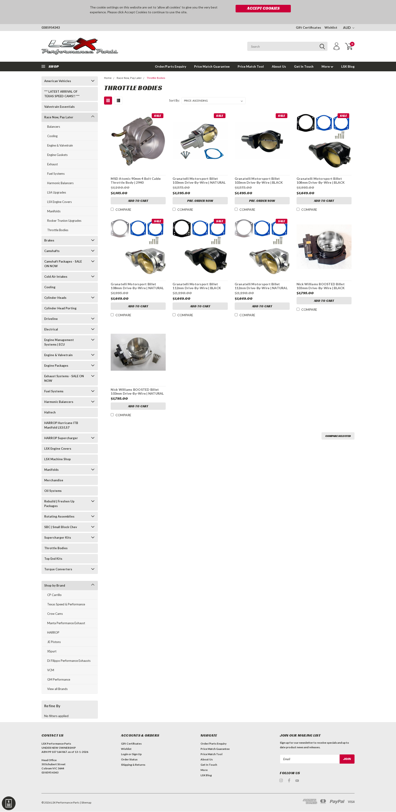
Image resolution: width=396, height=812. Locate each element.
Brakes (49, 240)
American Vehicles (57, 81)
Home (108, 78)
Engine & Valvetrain (60, 145)
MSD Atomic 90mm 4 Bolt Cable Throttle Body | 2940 (136, 181)
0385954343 (50, 27)
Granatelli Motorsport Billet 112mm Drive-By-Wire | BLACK (197, 286)
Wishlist (330, 27)
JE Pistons (54, 642)
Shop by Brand (54, 585)
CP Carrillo (54, 595)
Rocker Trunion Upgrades (64, 220)
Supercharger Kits (57, 537)
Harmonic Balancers (60, 183)
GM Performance (58, 679)
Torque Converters (58, 569)
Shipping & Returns (133, 764)
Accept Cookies (263, 8)
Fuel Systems (56, 173)
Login (124, 754)
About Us (279, 66)
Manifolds (53, 211)
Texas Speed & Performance (66, 604)
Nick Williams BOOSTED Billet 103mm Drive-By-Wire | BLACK (321, 286)
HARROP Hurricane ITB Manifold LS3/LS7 (61, 425)
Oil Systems (53, 491)
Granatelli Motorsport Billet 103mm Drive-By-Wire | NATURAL (199, 181)
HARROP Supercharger (61, 438)
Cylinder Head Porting (60, 308)
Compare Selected (338, 436)
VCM (50, 670)
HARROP (53, 632)
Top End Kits (53, 558)
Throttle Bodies (57, 230)
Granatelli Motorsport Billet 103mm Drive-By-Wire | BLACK (259, 181)
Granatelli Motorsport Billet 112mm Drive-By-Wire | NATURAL (261, 286)
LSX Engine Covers (59, 202)
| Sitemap (85, 802)
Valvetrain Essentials (59, 106)
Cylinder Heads (55, 297)
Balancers (53, 126)
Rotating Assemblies (59, 516)
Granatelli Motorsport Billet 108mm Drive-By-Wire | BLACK (321, 181)
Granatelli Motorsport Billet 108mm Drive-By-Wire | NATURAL (137, 286)
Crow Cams (55, 613)
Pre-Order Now (200, 201)
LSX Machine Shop (57, 459)
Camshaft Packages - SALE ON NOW (63, 264)
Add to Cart (138, 201)
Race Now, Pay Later (58, 117)
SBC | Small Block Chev (60, 527)
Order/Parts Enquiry (170, 66)
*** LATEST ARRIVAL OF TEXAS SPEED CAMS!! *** (62, 94)
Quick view (138, 139)
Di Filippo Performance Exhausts (69, 660)
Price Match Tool (251, 66)
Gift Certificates (308, 27)
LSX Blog (348, 66)
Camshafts (52, 251)
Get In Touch (304, 66)
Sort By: (174, 100)
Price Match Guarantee (212, 66)
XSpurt (51, 651)
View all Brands (57, 689)
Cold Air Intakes (55, 276)
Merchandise (53, 480)
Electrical (51, 329)
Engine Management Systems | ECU (59, 342)
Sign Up (137, 754)
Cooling (52, 136)
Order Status (129, 759)
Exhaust (52, 164)
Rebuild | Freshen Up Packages (59, 503)
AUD (347, 27)
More (326, 66)
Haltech (50, 412)
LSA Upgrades (56, 192)
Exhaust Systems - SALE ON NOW (64, 378)
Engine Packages (56, 365)
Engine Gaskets (57, 155)
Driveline (51, 319)
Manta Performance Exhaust (66, 623)
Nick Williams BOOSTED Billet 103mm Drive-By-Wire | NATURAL (137, 392)
